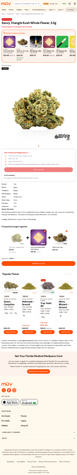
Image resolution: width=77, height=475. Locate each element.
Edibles (19, 10)
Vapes (23, 421)
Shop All (24, 425)
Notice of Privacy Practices (48, 462)
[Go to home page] (38, 384)
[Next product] (70, 274)
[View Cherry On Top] (60, 237)
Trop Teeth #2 (46, 305)
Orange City (10, 14)
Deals (4, 10)
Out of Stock (39, 170)
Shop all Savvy (6, 65)
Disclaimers (10, 462)
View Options (11, 332)
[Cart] (74, 3)
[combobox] (26, 4)
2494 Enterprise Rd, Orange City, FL (20, 156)
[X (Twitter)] (4, 390)
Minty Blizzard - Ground (64, 304)
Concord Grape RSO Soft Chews (38, 248)
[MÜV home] (6, 3)
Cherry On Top (57, 247)
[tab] (38, 146)
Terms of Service (64, 462)
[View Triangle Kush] (17, 237)
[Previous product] (66, 274)
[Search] (39, 4)
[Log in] (69, 4)
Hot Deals (6, 416)
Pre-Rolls (6, 421)
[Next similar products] (72, 33)
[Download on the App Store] (10, 402)
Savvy (15, 187)
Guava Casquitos (9, 303)
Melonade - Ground (28, 303)
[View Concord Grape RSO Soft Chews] (38, 237)
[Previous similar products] (68, 33)
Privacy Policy (31, 462)
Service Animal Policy (39, 467)
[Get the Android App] (29, 402)
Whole (15, 194)
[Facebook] (9, 390)
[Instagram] (14, 390)
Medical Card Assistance (38, 371)
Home (3, 14)
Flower (11, 10)
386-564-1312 (13, 159)
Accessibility (21, 462)
